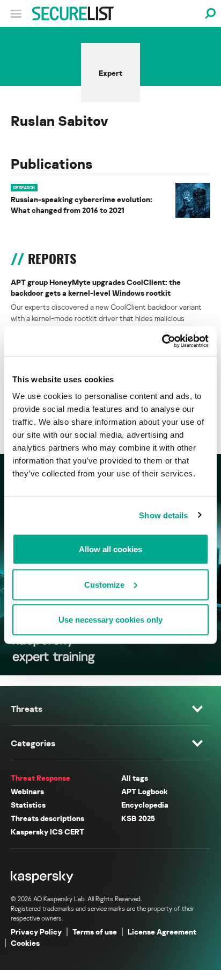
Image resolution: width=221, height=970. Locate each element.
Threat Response (40, 777)
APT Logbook (144, 791)
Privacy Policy (36, 931)
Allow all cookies (110, 549)
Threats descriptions (47, 818)
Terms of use (94, 931)
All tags (134, 777)
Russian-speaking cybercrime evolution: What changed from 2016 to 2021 (81, 205)
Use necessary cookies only (110, 619)
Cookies (25, 942)
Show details (163, 514)
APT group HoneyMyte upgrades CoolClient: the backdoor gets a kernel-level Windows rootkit (96, 287)
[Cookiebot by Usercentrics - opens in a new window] (162, 341)
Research (24, 187)
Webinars (27, 791)
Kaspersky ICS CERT (47, 831)
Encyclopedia (144, 804)
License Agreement (162, 931)
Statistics (28, 804)
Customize (104, 584)
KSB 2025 (138, 818)
